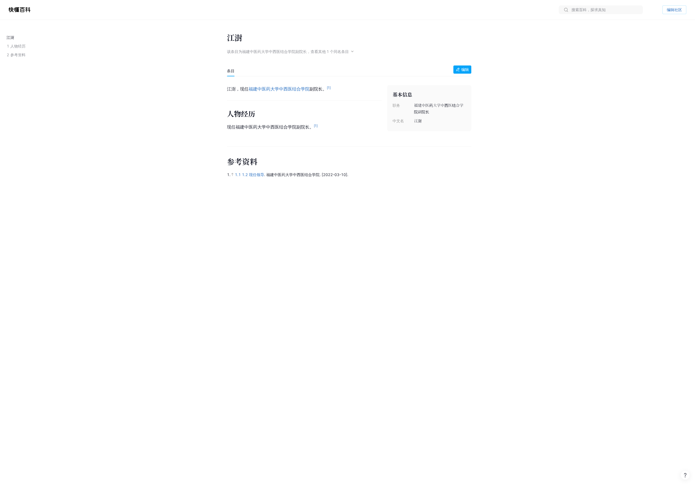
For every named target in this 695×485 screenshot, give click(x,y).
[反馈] (685, 475)
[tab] (231, 70)
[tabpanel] (349, 109)
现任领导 (256, 174)
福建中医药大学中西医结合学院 (279, 89)
